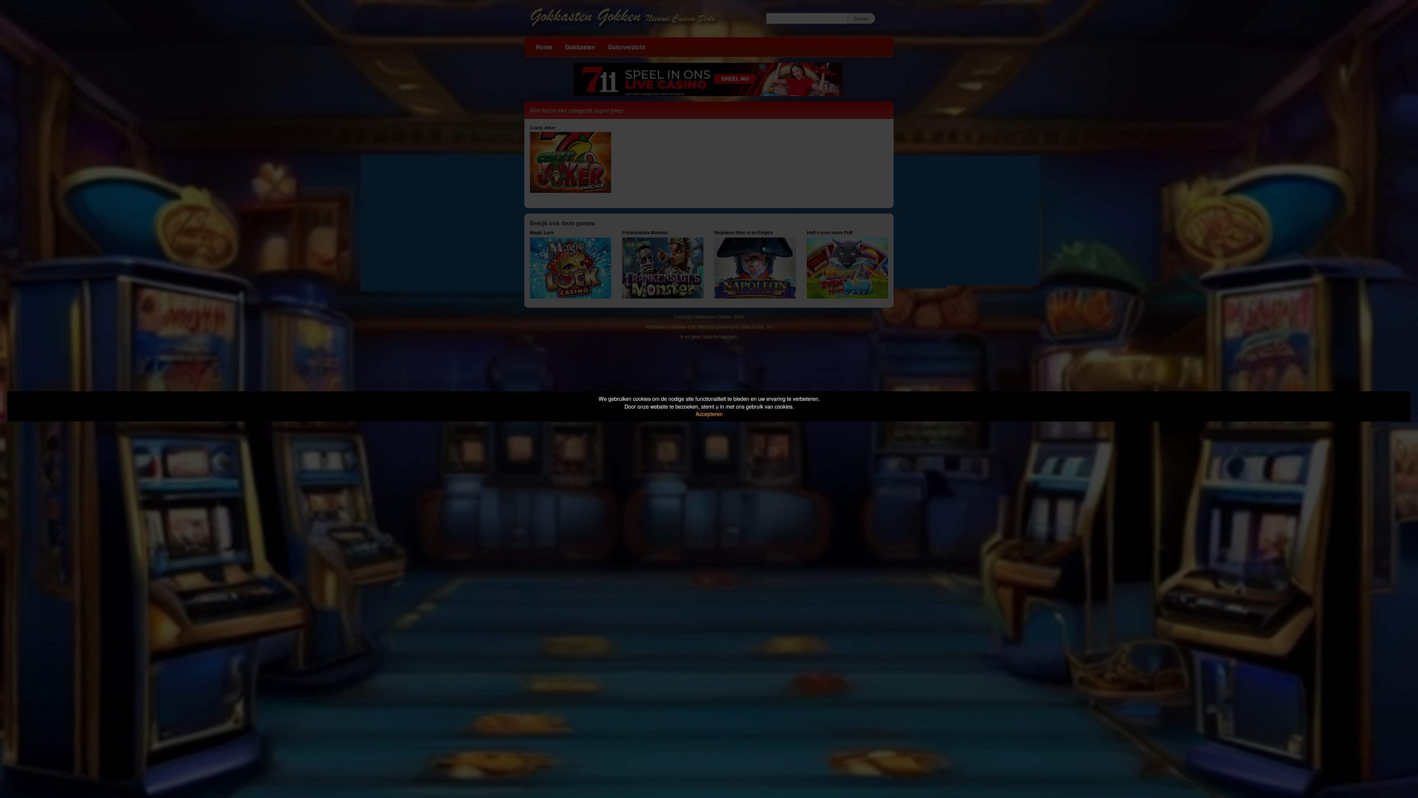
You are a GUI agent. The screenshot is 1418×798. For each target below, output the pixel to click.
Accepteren (709, 413)
